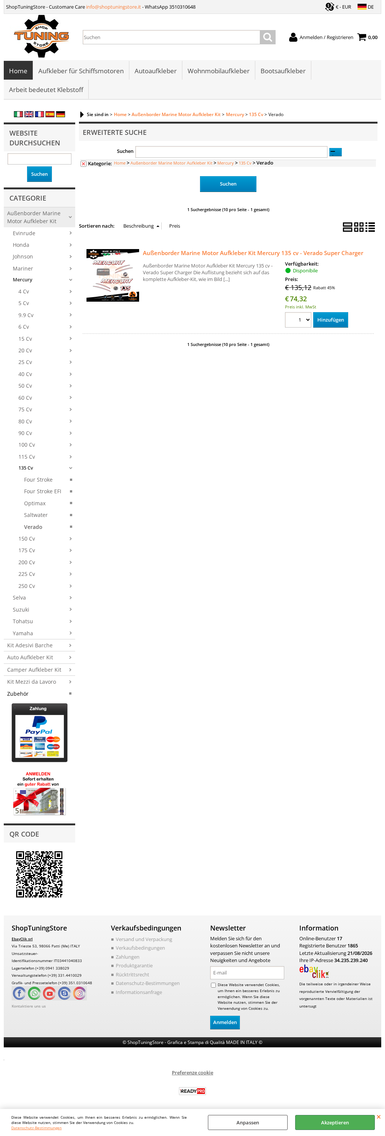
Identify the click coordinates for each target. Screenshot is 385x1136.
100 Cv (26, 444)
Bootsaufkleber (283, 70)
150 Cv (26, 538)
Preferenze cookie (192, 1072)
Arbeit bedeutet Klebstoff (46, 89)
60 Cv (25, 397)
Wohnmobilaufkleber (219, 70)
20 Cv (25, 350)
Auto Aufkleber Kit (30, 657)
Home (18, 70)
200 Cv (26, 562)
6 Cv (23, 326)
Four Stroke (38, 479)
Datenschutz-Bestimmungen (36, 1127)
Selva (19, 597)
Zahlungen (127, 956)
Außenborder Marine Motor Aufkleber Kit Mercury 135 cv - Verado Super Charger (253, 253)
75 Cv (25, 409)
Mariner (23, 268)
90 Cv (25, 433)
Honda (21, 244)
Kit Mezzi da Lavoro (31, 681)
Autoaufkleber (156, 70)
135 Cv (25, 467)
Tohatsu (23, 621)
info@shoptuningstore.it (113, 6)
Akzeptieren (335, 1122)
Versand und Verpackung (144, 939)
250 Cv (26, 585)
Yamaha (23, 633)
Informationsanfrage (139, 992)
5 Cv (23, 303)
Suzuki (21, 609)
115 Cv (26, 456)
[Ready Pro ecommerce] (192, 1091)
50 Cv (25, 385)
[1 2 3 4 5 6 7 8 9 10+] (299, 321)
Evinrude (24, 233)
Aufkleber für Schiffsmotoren (81, 70)
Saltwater (36, 514)
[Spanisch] (50, 115)
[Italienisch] (18, 115)
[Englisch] (29, 115)
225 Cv (26, 573)
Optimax (34, 503)
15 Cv (25, 338)
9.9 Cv (25, 315)
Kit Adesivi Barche (30, 645)
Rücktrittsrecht (132, 974)
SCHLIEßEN (378, 1116)
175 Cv (26, 550)
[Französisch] (39, 115)
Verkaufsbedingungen (140, 947)
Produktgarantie (134, 965)
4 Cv (23, 291)
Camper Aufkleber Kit (34, 669)
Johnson (23, 256)
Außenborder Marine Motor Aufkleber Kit (34, 217)
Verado (33, 526)
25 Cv (25, 362)
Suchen (125, 151)
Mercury (22, 279)
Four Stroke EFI (42, 491)
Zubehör (18, 693)
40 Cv (25, 374)
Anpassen (247, 1122)
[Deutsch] (60, 115)
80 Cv (25, 421)
